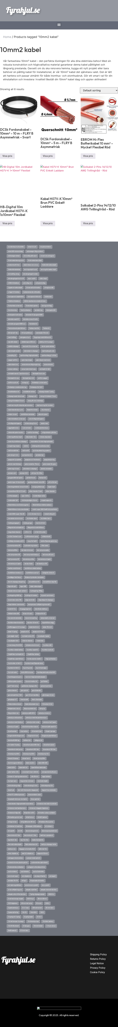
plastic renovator (46, 468)
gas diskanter (36, 690)
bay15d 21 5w (12, 840)
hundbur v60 (47, 645)
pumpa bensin (27, 455)
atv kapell (52, 876)
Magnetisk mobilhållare (36, 527)
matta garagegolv (13, 523)
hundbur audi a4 (47, 650)
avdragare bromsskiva (15, 858)
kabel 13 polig (12, 631)
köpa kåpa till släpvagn (46, 600)
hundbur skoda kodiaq (15, 650)
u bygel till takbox (13, 292)
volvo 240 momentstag (15, 251)
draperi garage (50, 731)
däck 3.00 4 (11, 767)
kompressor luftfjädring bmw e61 (39, 604)
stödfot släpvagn (13, 346)
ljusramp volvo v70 (14, 545)
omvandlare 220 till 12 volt (16, 491)
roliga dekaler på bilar (49, 432)
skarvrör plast (42, 414)
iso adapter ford (13, 640)
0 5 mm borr (24, 930)
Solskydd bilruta (13, 378)
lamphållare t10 (34, 582)
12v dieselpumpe (33, 921)
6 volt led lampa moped (15, 898)
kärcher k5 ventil (32, 622)
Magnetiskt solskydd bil (16, 527)
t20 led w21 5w (13, 333)
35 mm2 (38, 903)
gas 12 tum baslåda (32, 695)
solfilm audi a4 (13, 382)
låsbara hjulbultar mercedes (34, 577)
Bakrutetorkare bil (31, 844)
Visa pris (7, 156)
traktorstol (48, 296)
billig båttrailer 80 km (28, 822)
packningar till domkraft (16, 482)
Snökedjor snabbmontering (17, 387)
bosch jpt (11, 790)
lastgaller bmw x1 (48, 573)
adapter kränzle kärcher (49, 889)
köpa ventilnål (30, 600)
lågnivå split (12, 586)
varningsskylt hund (30, 269)
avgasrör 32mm (42, 853)
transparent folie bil (34, 296)
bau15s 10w (24, 840)
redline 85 (25, 450)
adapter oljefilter (31, 889)
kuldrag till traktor (31, 595)
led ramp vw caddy (43, 550)
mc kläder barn (46, 518)
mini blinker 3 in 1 (34, 514)
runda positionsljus (41, 428)
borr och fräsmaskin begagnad (28, 790)
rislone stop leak (45, 437)
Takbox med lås (34, 328)
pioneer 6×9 (24, 473)
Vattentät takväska (14, 269)
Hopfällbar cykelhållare (15, 659)
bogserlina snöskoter (49, 790)
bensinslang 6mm (32, 831)
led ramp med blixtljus (31, 554)
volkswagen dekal (14, 256)
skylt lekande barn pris (15, 410)
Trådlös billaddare (14, 301)
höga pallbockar (50, 659)
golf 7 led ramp (13, 686)
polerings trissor (13, 468)
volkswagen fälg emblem (35, 251)
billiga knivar (12, 822)
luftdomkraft (46, 536)
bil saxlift (11, 831)
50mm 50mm (42, 898)
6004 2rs (51, 894)
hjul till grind (27, 668)
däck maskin (30, 763)
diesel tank (26, 758)
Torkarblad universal (15, 305)
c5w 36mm (34, 776)
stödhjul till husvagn (46, 342)
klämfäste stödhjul (41, 609)
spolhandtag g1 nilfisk (49, 355)
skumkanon (45, 410)
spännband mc (13, 364)
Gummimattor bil (31, 681)
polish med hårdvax (14, 464)
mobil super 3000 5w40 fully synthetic (44, 509)
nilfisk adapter (13, 496)
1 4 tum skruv (51, 926)
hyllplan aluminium (32, 645)
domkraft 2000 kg (13, 740)
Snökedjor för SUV (36, 387)
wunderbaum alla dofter (16, 247)
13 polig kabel (28, 917)
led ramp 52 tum (48, 554)
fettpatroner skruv (14, 708)
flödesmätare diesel (14, 704)
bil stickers (48, 826)
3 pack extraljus (13, 908)
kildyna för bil (40, 613)
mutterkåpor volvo (39, 496)
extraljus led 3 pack (49, 722)
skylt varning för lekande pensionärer (20, 405)
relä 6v (26, 446)
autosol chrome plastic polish (18, 862)
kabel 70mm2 (47, 627)
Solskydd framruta (39, 373)
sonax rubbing (13, 369)
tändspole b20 (50, 310)
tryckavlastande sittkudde (31, 292)
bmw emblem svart (34, 794)
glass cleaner (12, 690)
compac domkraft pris (49, 772)
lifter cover (44, 545)
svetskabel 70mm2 (42, 333)
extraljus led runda (33, 722)
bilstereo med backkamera (17, 808)
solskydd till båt (45, 369)
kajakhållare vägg (48, 622)
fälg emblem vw (13, 713)
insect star (40, 640)
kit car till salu (27, 613)
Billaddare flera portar (46, 822)
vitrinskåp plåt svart (30, 256)
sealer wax (44, 423)
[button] (59, 24)
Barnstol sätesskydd (14, 844)
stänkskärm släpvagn (31, 351)
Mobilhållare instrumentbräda (18, 509)
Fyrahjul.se (23, 10)
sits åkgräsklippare (14, 423)
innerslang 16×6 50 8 (15, 645)
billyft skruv (30, 817)
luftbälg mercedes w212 (16, 541)
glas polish (24, 690)
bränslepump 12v (47, 785)
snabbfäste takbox (29, 391)
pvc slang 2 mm (13, 455)
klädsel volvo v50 (13, 613)
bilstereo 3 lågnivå (14, 813)
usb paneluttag (40, 283)
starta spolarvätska (47, 346)
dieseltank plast (49, 745)
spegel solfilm (13, 360)
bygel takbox (46, 776)
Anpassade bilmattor (37, 880)
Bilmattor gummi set (15, 817)
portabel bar (40, 455)
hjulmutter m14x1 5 (14, 663)
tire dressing (12, 310)
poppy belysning (49, 459)
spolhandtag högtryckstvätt (29, 355)
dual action (24, 731)
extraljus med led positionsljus (36, 717)
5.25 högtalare (12, 903)
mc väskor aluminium (15, 518)
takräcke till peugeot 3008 (34, 315)
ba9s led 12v (43, 849)
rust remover (26, 428)
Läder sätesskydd (35, 586)
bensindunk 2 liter (14, 835)
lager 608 (23, 586)
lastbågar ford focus (14, 577)
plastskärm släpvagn (30, 468)
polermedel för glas (49, 464)
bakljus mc (11, 849)
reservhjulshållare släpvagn (17, 441)
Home (7, 37)
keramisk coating (31, 618)
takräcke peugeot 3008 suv (16, 324)
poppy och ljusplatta (14, 459)
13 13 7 (39, 917)
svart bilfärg (12, 337)
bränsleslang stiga (14, 785)
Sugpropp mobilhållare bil (42, 337)
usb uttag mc (27, 283)
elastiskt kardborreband (30, 726)
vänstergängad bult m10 (16, 278)
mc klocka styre (32, 518)
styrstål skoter (13, 342)
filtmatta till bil (47, 704)
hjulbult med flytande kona (34, 663)
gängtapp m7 (12, 699)
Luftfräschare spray (31, 536)
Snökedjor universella (39, 382)
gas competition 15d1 (15, 695)
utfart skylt (43, 278)
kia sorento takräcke (14, 618)
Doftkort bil (27, 740)
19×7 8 (24, 912)
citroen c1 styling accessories (17, 776)
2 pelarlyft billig (13, 912)
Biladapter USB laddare (33, 826)
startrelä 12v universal (30, 346)
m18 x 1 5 (28, 532)
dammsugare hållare (15, 763)
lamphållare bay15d (49, 582)
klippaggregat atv (25, 609)
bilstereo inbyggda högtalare (39, 808)
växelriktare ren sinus (31, 265)
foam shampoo (37, 699)
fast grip (42, 708)
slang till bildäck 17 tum (48, 396)
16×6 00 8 (33, 912)
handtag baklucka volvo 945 (46, 672)
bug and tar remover (27, 781)
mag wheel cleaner (14, 532)
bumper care (12, 781)
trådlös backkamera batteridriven (35, 301)
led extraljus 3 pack (14, 563)
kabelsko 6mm (34, 627)
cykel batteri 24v (13, 772)
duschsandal (12, 731)
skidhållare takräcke (27, 414)
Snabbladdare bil (13, 391)
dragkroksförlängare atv (16, 735)
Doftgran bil (38, 740)
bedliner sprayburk (46, 835)
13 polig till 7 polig (14, 917)
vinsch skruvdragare (47, 256)
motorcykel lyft (13, 500)
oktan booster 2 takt (35, 491)
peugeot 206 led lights (15, 478)
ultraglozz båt (48, 287)
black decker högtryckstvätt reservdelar (20, 803)
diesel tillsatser (13, 758)
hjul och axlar (12, 672)
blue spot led (35, 799)
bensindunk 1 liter (30, 835)
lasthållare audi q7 (32, 573)
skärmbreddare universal (16, 419)
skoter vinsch (12, 414)
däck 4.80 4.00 (42, 763)
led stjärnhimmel (27, 550)
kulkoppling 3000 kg (14, 595)
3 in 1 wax (25, 908)
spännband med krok (43, 360)
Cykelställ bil (23, 767)
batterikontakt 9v (37, 840)
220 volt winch (37, 908)
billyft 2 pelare (42, 817)
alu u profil (45, 885)
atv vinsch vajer (13, 876)
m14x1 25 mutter (40, 532)
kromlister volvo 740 (14, 600)
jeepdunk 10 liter (38, 631)
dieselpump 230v (13, 754)
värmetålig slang (13, 274)
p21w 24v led (52, 482)
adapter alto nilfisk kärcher (17, 894)
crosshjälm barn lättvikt (30, 772)
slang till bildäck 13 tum (16, 400)
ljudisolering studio (30, 545)
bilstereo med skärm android (46, 803)
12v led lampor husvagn (16, 921)
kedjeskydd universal (48, 618)
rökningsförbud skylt (15, 437)
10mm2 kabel (38, 926)
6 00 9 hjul (30, 898)
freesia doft (24, 699)
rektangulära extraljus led (40, 446)
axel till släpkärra (27, 853)
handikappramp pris (15, 677)
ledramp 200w (12, 550)
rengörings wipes (14, 446)
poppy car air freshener (32, 459)
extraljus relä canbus (15, 717)
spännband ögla (27, 360)
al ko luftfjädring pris (15, 889)
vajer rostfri (32, 278)
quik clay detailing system (41, 450)
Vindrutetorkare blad (35, 260)
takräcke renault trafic (30, 319)
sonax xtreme (48, 364)
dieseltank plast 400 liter (32, 745)
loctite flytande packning (49, 541)
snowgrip (25, 382)
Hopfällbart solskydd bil (16, 654)
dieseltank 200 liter (32, 749)
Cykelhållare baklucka (38, 767)
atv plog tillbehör (40, 876)
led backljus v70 (42, 563)
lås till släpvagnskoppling (16, 582)
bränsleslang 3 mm (30, 785)
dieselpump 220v (28, 754)
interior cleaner (27, 640)
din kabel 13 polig (14, 745)
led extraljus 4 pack (44, 559)
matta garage (27, 523)
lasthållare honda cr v (15, 573)
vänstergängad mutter (30, 274)
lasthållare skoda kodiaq (33, 568)
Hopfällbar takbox (33, 654)
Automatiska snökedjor (16, 867)
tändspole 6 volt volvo (15, 315)
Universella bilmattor (33, 287)
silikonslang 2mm (31, 423)
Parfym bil (42, 478)
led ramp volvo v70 (14, 554)
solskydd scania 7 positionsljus (18, 373)
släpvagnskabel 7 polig (46, 391)
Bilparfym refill (29, 813)
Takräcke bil (33, 324)
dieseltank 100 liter (49, 749)
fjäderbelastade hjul (31, 704)
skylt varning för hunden (45, 405)
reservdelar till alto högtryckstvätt (42, 441)
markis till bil (40, 523)
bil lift (20, 831)
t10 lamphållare (27, 333)
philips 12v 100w (36, 473)
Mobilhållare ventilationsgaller (18, 505)
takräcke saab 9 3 (13, 319)
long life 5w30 (32, 541)
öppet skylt (51, 487)
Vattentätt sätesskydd (49, 265)
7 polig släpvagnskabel (37, 894)
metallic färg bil (49, 514)
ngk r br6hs (25, 496)
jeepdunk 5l (25, 631)
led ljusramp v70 (13, 559)
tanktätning (38, 310)
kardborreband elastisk (15, 622)
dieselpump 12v (43, 754)
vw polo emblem (45, 247)
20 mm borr (49, 908)
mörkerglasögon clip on (29, 500)
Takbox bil (46, 328)
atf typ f (24, 880)
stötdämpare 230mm (28, 342)
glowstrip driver (46, 686)
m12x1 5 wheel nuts (14, 536)
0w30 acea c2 (12, 930)
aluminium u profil (31, 885)
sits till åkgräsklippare (36, 419)
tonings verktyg (47, 305)
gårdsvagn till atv (48, 695)
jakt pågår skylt (13, 636)
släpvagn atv (32, 396)
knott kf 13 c (12, 609)
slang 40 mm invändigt (35, 400)
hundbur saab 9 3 (32, 650)
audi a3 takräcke (38, 871)
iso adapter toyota (43, 636)
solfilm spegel (42, 378)
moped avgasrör (46, 500)
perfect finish (30, 478)
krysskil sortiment (47, 595)
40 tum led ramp (26, 903)
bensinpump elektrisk (49, 831)
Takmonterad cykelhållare (16, 328)
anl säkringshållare (14, 885)
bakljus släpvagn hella (48, 844)
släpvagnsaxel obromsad (16, 396)
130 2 (42, 912)
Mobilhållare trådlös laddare (42, 505)
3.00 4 (47, 903)
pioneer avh (12, 473)
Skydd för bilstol (32, 410)
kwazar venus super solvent (17, 591)
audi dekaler (25, 871)
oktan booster (50, 491)
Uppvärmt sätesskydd (15, 287)
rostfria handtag (32, 432)
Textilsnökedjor (26, 310)
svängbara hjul (25, 337)
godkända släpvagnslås (29, 686)
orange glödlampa (38, 487)
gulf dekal (44, 681)
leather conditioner (14, 568)
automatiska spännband (39, 862)
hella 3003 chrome (27, 672)
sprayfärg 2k (12, 355)
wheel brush (32, 247)
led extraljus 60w (28, 559)
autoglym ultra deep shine (36, 867)
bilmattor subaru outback (46, 813)
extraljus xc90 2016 (28, 713)
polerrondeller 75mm (32, 464)
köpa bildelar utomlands (16, 604)
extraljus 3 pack (13, 726)
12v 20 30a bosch (13, 926)
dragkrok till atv (33, 735)
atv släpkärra (26, 876)
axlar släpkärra (13, 853)
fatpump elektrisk (30, 708)
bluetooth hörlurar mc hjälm (17, 799)
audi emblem (12, 871)
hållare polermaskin (15, 681)
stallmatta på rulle (48, 351)
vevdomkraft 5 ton (14, 265)
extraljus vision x (44, 713)
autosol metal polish (33, 858)
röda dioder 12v (31, 437)
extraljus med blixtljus (15, 722)
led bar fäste (29, 563)
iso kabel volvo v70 (28, 636)
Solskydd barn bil (28, 378)
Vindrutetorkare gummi (16, 260)
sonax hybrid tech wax (29, 369)
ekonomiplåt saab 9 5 (49, 726)
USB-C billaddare (13, 283)
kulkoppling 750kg (36, 591)
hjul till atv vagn (41, 668)
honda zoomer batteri (34, 659)
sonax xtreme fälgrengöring (31, 364)
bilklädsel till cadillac (15, 826)
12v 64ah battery (48, 921)
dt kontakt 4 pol (37, 731)
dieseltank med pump (15, 749)
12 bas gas (26, 926)
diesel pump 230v (39, 758)
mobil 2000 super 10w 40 (16, 514)
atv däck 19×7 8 (13, 880)
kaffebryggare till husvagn (16, 627)
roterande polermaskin (15, 432)
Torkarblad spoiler (32, 305)
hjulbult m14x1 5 (13, 668)
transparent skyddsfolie (16, 296)
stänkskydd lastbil (14, 351)
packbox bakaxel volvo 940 (36, 482)
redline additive (13, 450)
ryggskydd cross (13, 428)
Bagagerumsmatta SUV (27, 849)
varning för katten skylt (48, 269)
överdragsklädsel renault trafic (18, 487)
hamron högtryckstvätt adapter (35, 677)
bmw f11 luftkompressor (16, 794)
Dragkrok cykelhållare (49, 735)
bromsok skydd (42, 781)
